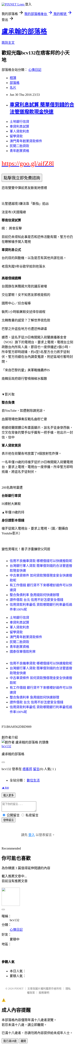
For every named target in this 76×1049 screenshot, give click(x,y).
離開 (23, 1041)
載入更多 (8, 795)
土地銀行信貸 (19, 121)
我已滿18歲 (10, 1041)
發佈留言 (8, 820)
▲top (5, 787)
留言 (36, 769)
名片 (13, 87)
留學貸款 (16, 136)
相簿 (13, 78)
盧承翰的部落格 (24, 31)
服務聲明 (44, 992)
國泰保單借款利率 (23, 651)
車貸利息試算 (19, 126)
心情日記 (34, 69)
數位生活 (33, 780)
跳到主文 (8, 42)
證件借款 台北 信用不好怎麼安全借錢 (36, 599)
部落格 (14, 82)
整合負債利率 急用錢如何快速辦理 (34, 595)
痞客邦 (27, 769)
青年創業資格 (19, 150)
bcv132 (6, 746)
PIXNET (19, 988)
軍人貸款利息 (19, 131)
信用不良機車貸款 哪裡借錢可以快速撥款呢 (41, 561)
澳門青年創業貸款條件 (26, 141)
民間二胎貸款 (19, 146)
